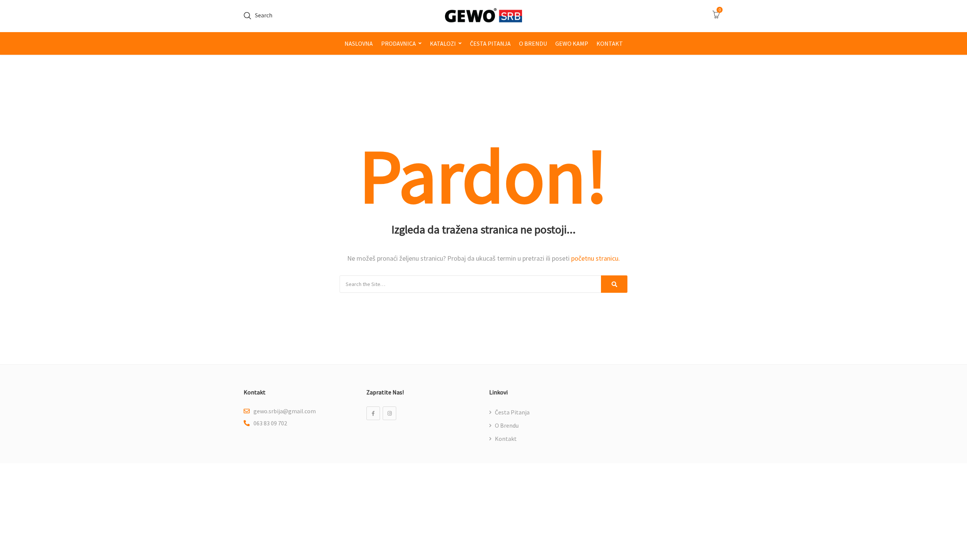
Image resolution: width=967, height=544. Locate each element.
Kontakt (609, 43)
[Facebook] (373, 413)
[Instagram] (389, 413)
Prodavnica (398, 43)
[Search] (614, 284)
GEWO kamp (571, 43)
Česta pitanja (490, 43)
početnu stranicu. (595, 258)
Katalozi (443, 43)
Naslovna (358, 43)
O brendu (533, 43)
